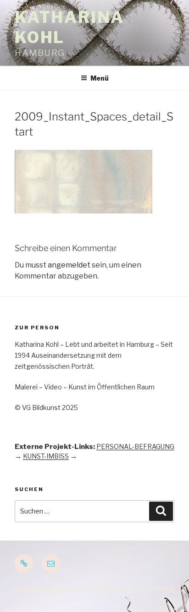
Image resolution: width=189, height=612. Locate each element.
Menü (99, 78)
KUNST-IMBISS (46, 456)
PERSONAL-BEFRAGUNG (135, 446)
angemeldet (69, 265)
